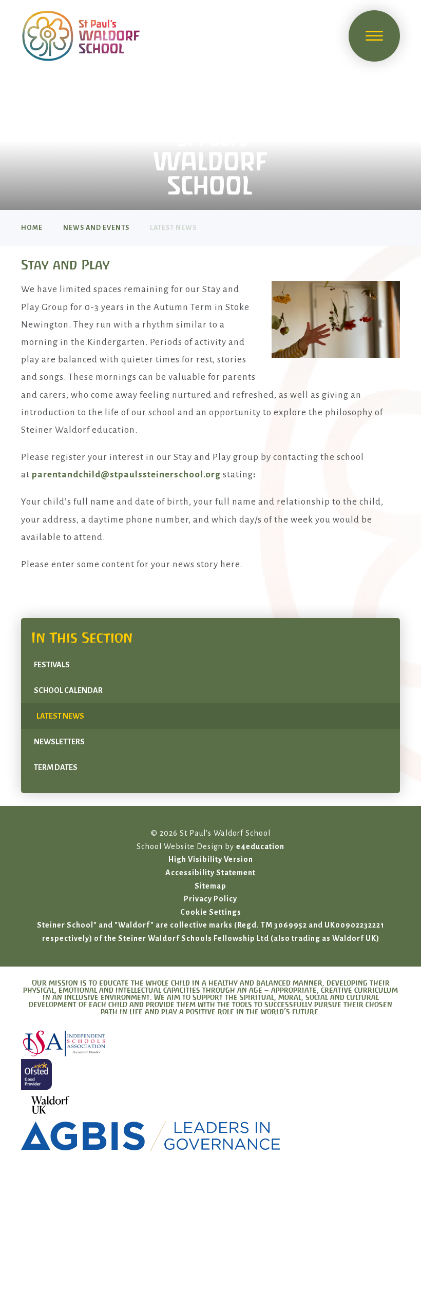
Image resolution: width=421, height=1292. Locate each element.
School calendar (68, 690)
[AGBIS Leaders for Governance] (210, 1136)
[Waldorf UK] (210, 1105)
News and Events (96, 228)
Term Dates (56, 767)
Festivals (52, 665)
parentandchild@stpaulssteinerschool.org (126, 474)
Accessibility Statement (210, 873)
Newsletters (59, 742)
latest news (173, 228)
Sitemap (210, 886)
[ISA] (210, 1043)
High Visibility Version (210, 859)
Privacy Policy (210, 899)
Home (32, 228)
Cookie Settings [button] (210, 912)
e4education (260, 846)
